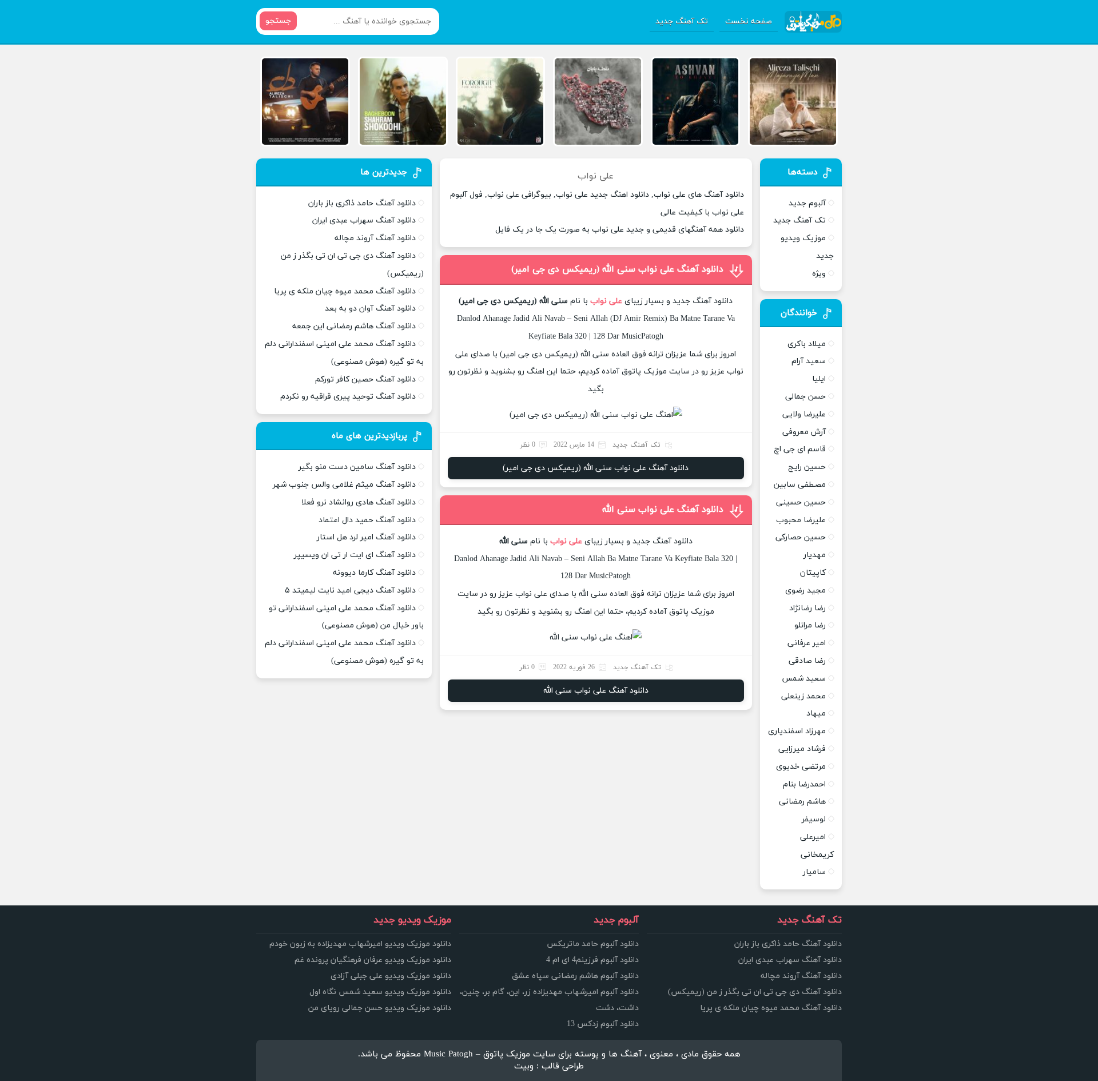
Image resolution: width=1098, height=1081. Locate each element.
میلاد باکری (806, 344)
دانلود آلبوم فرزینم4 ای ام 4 (592, 960)
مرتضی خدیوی (801, 766)
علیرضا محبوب (801, 520)
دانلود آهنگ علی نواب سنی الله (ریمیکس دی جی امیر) (617, 269)
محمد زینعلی (803, 696)
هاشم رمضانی (802, 801)
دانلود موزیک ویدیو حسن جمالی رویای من (379, 1008)
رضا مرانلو (810, 625)
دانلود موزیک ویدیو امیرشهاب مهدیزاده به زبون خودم (360, 944)
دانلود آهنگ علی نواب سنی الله (662, 509)
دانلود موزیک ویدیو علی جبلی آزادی (391, 976)
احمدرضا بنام (804, 784)
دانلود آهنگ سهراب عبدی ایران (364, 220)
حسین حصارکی (800, 537)
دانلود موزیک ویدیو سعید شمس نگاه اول (380, 992)
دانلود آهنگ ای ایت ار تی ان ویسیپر (355, 555)
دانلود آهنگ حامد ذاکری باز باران (362, 203)
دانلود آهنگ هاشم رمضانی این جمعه (354, 326)
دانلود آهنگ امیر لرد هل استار (366, 537)
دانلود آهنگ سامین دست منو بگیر (357, 467)
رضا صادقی (807, 660)
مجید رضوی (805, 590)
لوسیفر (814, 819)
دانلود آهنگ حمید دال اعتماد (367, 520)
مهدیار (814, 555)
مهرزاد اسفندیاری (797, 731)
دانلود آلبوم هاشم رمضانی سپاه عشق (575, 976)
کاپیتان (813, 572)
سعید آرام (808, 361)
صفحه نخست (748, 21)
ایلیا (819, 378)
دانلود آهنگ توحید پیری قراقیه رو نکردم (348, 396)
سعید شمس (804, 678)
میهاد (816, 713)
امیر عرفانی (806, 643)
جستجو (278, 20)
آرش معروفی (804, 432)
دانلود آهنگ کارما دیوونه (374, 572)
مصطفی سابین (800, 484)
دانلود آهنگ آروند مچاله (375, 238)
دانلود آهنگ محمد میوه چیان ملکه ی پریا (345, 291)
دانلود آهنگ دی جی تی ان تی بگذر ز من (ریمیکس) (755, 992)
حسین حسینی (801, 502)
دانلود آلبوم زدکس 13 (603, 1024)
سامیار (814, 872)
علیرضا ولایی (804, 414)
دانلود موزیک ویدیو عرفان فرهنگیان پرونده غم (373, 960)
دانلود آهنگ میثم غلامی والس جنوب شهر (344, 484)
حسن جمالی (805, 396)
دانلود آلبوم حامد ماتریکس (593, 944)
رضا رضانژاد (807, 608)
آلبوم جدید (807, 203)
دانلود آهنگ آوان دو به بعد (370, 308)
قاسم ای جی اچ (800, 449)
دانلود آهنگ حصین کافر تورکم (365, 379)
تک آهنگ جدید (681, 21)
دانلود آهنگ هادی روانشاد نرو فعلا (358, 502)
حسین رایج (807, 467)
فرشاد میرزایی (802, 749)
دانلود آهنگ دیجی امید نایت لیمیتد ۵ (350, 590)
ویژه (819, 273)
